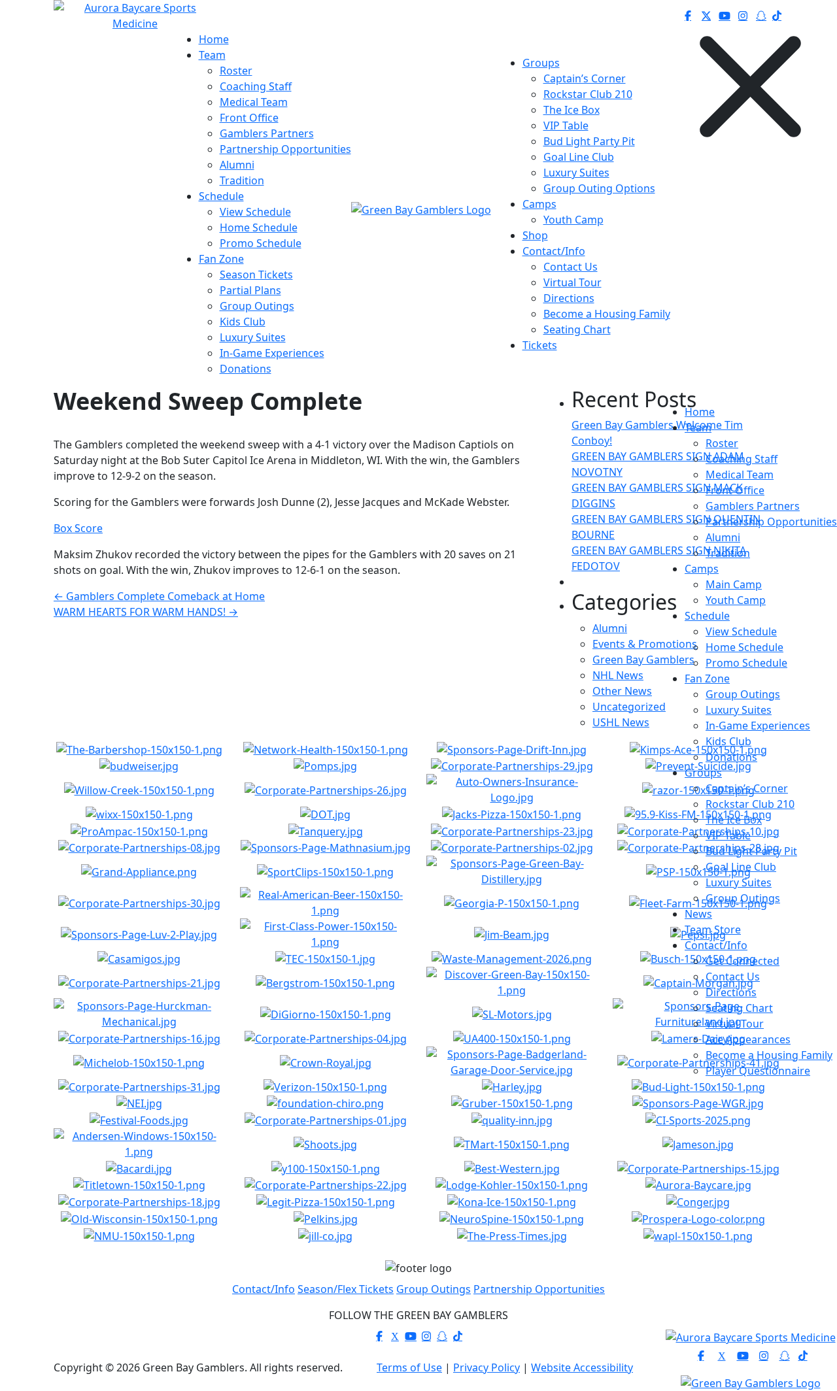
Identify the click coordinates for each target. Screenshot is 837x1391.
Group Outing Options (599, 188)
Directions (731, 992)
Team (698, 427)
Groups (703, 772)
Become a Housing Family (769, 1055)
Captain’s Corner (747, 788)
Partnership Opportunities (771, 521)
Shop (535, 235)
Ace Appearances (748, 1039)
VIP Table (728, 835)
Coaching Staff (741, 459)
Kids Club (728, 741)
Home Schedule (744, 647)
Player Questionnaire (758, 1071)
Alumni (723, 537)
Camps (702, 568)
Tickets (539, 345)
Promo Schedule (746, 663)
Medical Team (740, 474)
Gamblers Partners (753, 506)
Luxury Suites (739, 710)
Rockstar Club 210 (750, 804)
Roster (722, 443)
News (698, 914)
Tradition (728, 553)
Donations (731, 757)
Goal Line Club (741, 867)
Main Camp (734, 584)
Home (700, 412)
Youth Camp (736, 600)
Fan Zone (707, 678)
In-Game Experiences (758, 725)
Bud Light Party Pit (751, 851)
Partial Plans (250, 290)
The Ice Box (734, 820)
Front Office (735, 490)
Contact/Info (716, 945)
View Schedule (741, 631)
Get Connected (742, 961)
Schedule (707, 616)
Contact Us (733, 976)
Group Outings (743, 694)
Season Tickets (256, 274)
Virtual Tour (735, 1023)
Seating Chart (739, 1008)
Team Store (713, 929)
